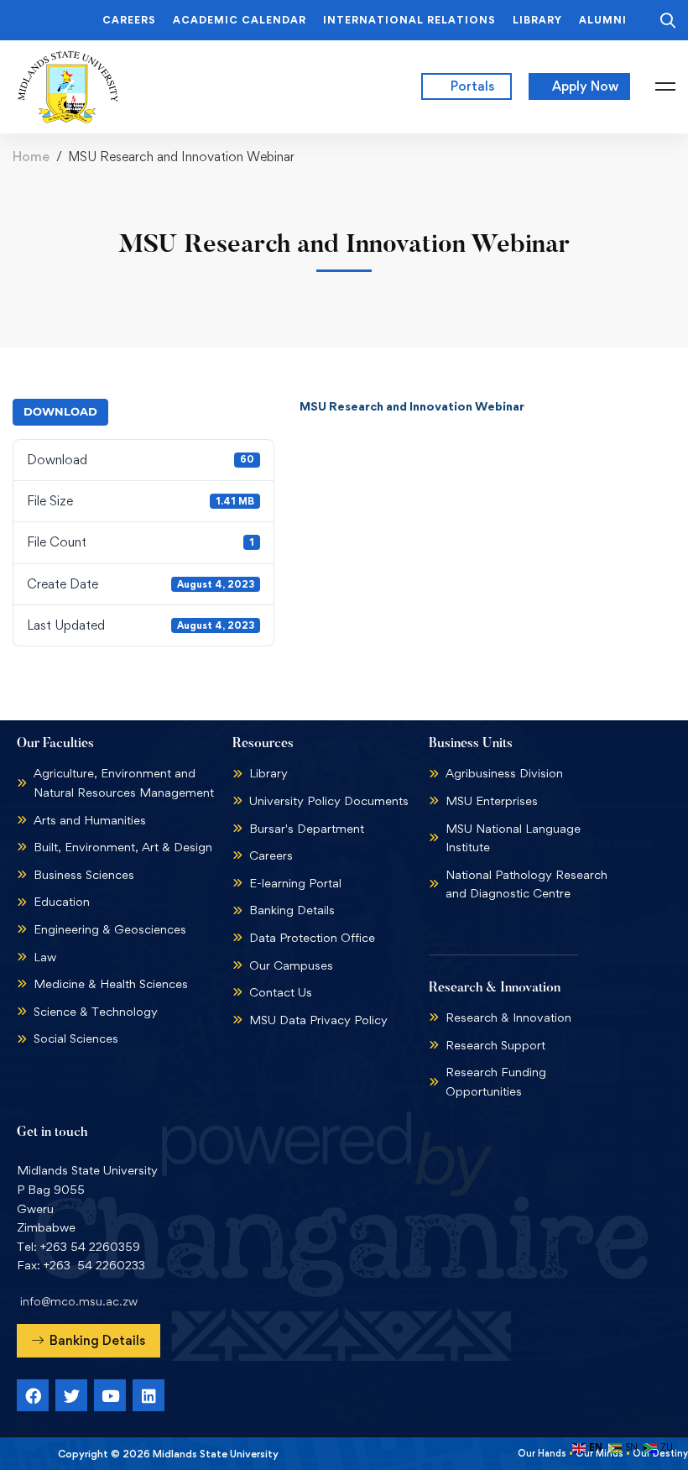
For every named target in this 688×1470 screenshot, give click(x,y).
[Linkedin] (148, 1395)
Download (60, 411)
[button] (88, 1341)
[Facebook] (33, 1395)
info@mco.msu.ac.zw (79, 1301)
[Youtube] (110, 1395)
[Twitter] (71, 1395)
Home (31, 157)
